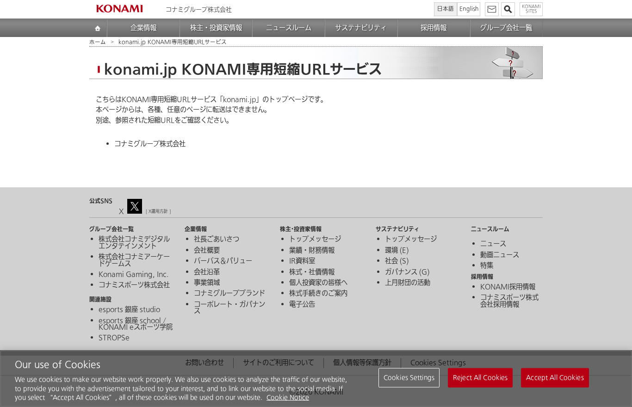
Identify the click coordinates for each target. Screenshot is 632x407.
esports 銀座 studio (129, 310)
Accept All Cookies (554, 377)
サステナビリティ (361, 28)
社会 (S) (397, 261)
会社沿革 (207, 272)
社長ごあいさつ (216, 239)
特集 (486, 266)
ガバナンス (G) (407, 272)
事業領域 (207, 283)
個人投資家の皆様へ (318, 283)
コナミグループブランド (229, 293)
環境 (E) (397, 250)
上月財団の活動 (407, 283)
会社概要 (207, 250)
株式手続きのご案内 (318, 293)
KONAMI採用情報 (507, 287)
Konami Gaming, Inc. (134, 274)
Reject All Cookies (480, 377)
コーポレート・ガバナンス (229, 308)
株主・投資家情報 (216, 28)
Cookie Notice (287, 397)
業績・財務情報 (312, 250)
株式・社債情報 (312, 272)
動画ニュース (499, 255)
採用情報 (433, 28)
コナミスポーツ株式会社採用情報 (509, 301)
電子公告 (302, 305)
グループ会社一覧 (506, 28)
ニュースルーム (288, 28)
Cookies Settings (409, 377)
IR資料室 (302, 261)
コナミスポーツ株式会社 (134, 285)
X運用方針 (158, 212)
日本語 (445, 9)
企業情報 (143, 28)
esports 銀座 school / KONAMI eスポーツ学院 (136, 324)
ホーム (97, 42)
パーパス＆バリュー (223, 261)
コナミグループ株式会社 (150, 144)
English (468, 9)
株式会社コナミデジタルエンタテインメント (134, 243)
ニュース (493, 244)
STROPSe (114, 338)
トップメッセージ (315, 239)
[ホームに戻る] (119, 8)
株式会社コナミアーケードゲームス (134, 260)
